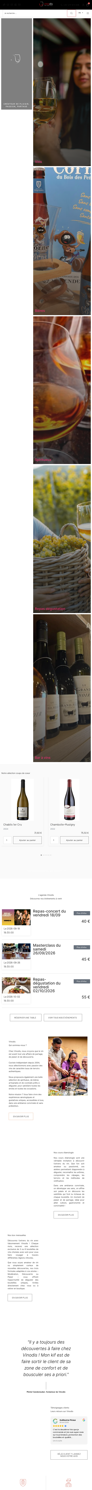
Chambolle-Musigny (62, 824)
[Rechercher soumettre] (71, 13)
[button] (88, 13)
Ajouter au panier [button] (27, 840)
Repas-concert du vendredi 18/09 (49, 913)
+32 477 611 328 (71, 5)
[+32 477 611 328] (61, 5)
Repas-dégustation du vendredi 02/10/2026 (46, 985)
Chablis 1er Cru (12, 824)
